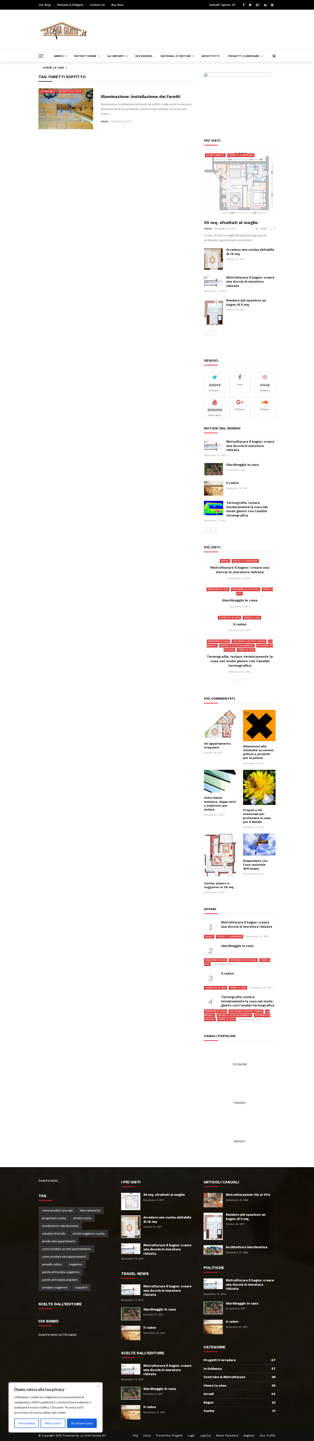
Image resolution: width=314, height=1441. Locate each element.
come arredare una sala (57, 1210)
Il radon (232, 483)
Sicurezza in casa (229, 617)
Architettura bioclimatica (246, 1247)
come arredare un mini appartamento (66, 1249)
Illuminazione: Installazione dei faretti (140, 96)
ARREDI (58, 56)
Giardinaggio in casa (242, 465)
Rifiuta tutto (53, 1423)
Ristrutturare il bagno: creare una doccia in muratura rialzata (250, 282)
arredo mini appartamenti (58, 1241)
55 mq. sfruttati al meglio (231, 222)
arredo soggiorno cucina (89, 1233)
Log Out (205, 1435)
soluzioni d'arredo (53, 1233)
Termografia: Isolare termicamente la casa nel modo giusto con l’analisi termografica (247, 509)
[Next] (214, 333)
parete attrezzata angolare (60, 1279)
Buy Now (117, 4)
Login (191, 1435)
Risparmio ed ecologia (245, 589)
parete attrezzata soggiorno (60, 1272)
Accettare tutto (82, 1423)
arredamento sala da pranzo (60, 1225)
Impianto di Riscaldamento (237, 645)
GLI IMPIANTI (116, 56)
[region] (56, 1407)
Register (249, 1435)
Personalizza (26, 1423)
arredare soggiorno (54, 1287)
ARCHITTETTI (210, 56)
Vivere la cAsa (252, 617)
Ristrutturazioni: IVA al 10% (248, 1195)
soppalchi (81, 1287)
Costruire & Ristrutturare (249, 641)
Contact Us (97, 4)
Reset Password (227, 1435)
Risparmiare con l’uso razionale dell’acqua (255, 864)
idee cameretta (90, 1210)
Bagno (225, 560)
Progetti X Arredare (240, 155)
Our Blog (45, 4)
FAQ (135, 1435)
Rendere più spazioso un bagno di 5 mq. (246, 302)
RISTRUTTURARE (85, 56)
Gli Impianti (48, 91)
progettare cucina (54, 1218)
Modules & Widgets (70, 4)
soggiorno (75, 1264)
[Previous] (207, 333)
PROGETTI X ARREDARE (243, 56)
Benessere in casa (218, 589)
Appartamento (215, 155)
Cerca (147, 1435)
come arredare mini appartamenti (64, 1256)
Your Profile (268, 1435)
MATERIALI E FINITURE (176, 56)
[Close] (98, 1386)
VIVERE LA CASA (53, 67)
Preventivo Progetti (169, 1435)
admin (105, 121)
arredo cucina (82, 1218)
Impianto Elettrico (70, 91)
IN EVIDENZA (143, 56)
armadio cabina (52, 1264)
